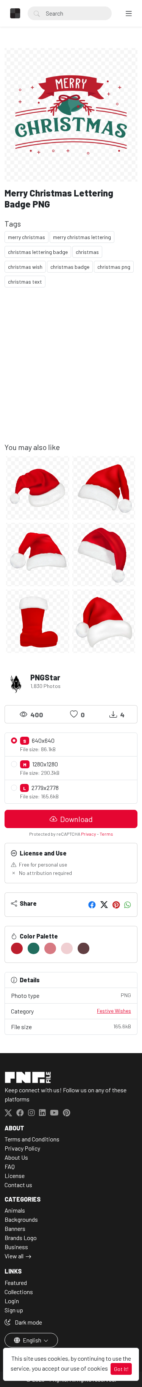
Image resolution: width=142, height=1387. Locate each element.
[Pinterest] (116, 904)
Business (16, 1246)
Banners (15, 1228)
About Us (16, 1157)
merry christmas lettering (82, 237)
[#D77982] (50, 948)
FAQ (10, 1166)
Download (76, 819)
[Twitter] (104, 904)
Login (12, 1300)
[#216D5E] (33, 948)
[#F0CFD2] (67, 948)
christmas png (113, 266)
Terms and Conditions (32, 1139)
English (32, 1340)
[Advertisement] (71, 371)
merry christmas (26, 237)
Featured (16, 1282)
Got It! (121, 1369)
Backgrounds (21, 1219)
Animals (15, 1210)
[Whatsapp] (127, 904)
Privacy (88, 833)
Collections (19, 1291)
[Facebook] (92, 904)
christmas (87, 252)
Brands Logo (21, 1237)
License (15, 1175)
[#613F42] (83, 948)
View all (14, 1255)
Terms (106, 833)
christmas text (25, 281)
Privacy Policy (22, 1148)
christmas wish (25, 266)
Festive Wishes (114, 1010)
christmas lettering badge (38, 252)
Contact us (18, 1184)
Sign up (14, 1310)
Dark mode (28, 1322)
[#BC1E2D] (17, 948)
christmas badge (69, 266)
